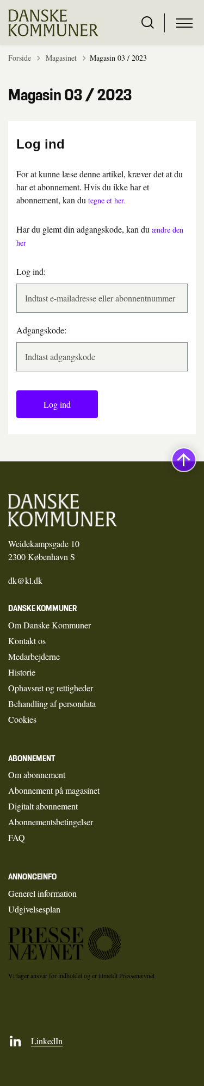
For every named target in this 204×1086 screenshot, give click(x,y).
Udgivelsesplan (34, 909)
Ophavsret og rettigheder (50, 687)
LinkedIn (47, 1040)
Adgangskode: (41, 330)
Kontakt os (27, 640)
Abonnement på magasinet (54, 790)
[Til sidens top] (184, 460)
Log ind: (31, 271)
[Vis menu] (184, 23)
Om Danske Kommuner (49, 625)
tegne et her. (107, 200)
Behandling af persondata (52, 703)
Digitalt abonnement (43, 806)
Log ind (57, 404)
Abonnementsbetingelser (50, 821)
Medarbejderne (34, 656)
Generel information (42, 893)
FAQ (16, 837)
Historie (21, 672)
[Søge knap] (148, 23)
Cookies (22, 719)
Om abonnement (36, 774)
